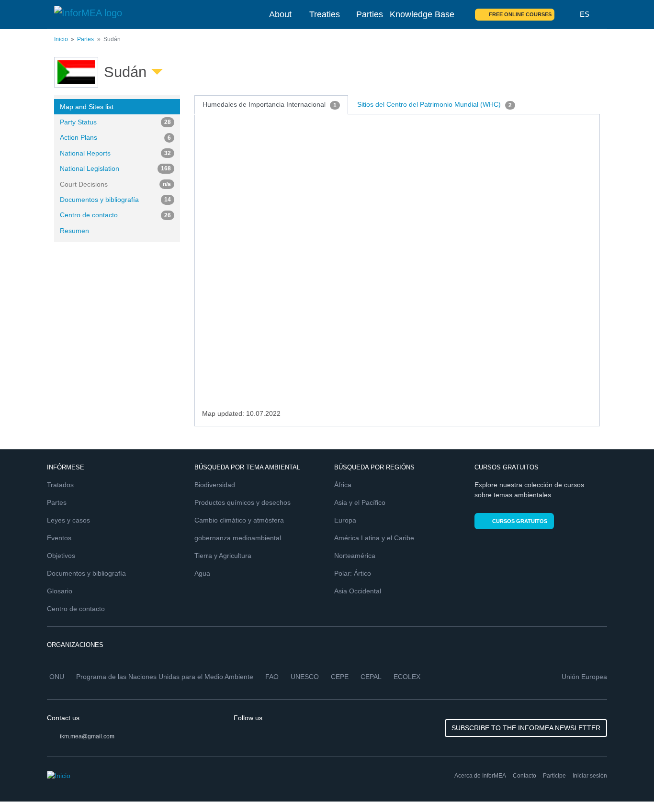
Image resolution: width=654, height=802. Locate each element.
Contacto (524, 775)
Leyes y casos (68, 520)
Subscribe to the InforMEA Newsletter (525, 728)
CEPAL (371, 676)
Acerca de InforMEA (480, 775)
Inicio (61, 39)
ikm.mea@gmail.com (87, 736)
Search (567, 14)
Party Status (115, 122)
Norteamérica (354, 555)
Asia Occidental (357, 591)
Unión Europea (584, 676)
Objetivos (61, 555)
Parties (369, 14)
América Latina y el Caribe (374, 538)
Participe (554, 775)
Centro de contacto (115, 215)
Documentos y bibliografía (115, 199)
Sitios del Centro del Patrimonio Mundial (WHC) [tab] (434, 104)
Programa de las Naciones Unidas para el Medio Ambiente (164, 676)
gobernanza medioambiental (237, 538)
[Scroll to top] (626, 774)
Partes (85, 39)
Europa (345, 520)
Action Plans (115, 137)
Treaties (324, 14)
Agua (202, 573)
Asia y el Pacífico (359, 502)
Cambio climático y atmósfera (239, 520)
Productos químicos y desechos (242, 502)
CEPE (340, 676)
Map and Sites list (86, 107)
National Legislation (115, 168)
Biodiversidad (214, 485)
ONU (56, 676)
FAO (272, 676)
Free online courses (520, 14)
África (342, 485)
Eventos (59, 538)
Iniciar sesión (590, 775)
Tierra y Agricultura (222, 555)
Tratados (60, 485)
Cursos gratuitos (519, 521)
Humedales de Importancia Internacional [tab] (270, 104)
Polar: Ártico (352, 573)
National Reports (115, 153)
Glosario (59, 591)
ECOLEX (407, 676)
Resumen (74, 230)
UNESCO (305, 676)
